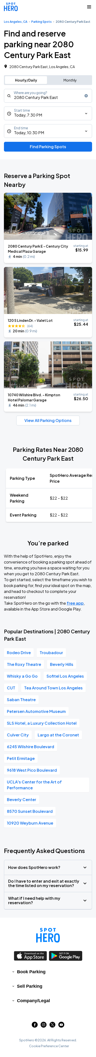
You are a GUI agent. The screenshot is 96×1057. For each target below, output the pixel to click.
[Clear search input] (86, 96)
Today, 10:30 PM (29, 132)
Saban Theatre (21, 699)
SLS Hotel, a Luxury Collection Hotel (42, 723)
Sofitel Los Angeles (65, 676)
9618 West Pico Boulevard (32, 770)
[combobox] (48, 96)
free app (75, 603)
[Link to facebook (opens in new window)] (35, 1026)
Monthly (70, 80)
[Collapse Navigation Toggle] (89, 7)
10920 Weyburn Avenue (30, 823)
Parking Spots (41, 22)
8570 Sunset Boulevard (30, 811)
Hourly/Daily (26, 80)
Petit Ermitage (21, 758)
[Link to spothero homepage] (48, 935)
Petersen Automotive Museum (36, 711)
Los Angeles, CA (15, 22)
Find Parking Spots (48, 146)
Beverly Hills (61, 664)
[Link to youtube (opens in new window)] (61, 1026)
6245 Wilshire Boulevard (30, 746)
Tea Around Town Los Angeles (53, 687)
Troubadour (51, 652)
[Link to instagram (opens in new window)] (44, 1026)
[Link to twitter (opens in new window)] (52, 1026)
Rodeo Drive (19, 652)
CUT (11, 687)
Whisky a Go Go (22, 676)
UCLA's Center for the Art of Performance (34, 784)
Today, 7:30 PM (28, 115)
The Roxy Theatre (24, 664)
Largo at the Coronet (58, 734)
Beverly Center (21, 799)
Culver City (18, 734)
